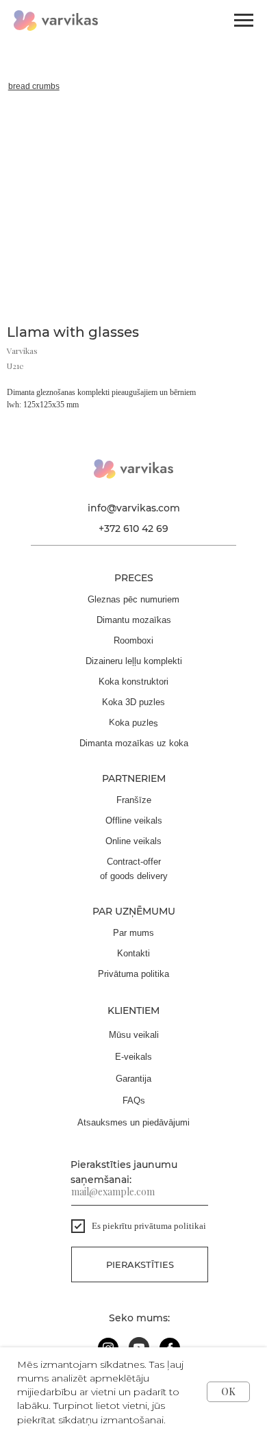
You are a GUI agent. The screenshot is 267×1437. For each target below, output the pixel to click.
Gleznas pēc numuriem (133, 599)
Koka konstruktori (133, 681)
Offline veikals (133, 820)
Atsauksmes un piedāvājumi (133, 1122)
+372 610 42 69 (133, 528)
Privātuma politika (133, 974)
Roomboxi (133, 640)
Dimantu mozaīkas (134, 620)
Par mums (133, 933)
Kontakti (133, 953)
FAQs (134, 1100)
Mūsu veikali (134, 1035)
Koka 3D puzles (133, 702)
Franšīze (133, 800)
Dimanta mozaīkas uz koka (133, 743)
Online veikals (133, 841)
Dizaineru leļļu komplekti (134, 661)
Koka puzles (133, 722)
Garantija (133, 1078)
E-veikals (133, 1057)
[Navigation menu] (243, 20)
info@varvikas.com (134, 508)
